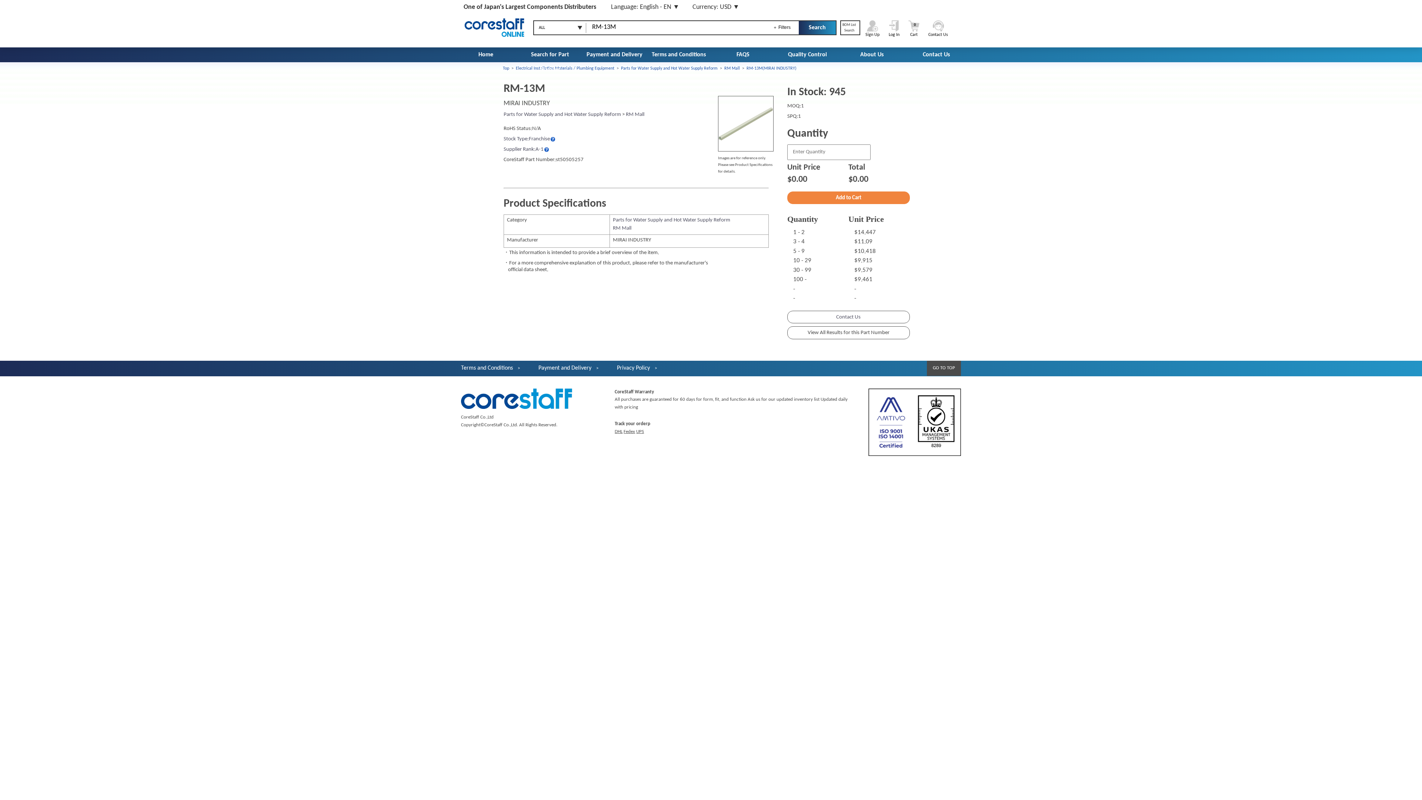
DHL (618, 431)
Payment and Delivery (614, 55)
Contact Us (936, 55)
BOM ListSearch (849, 28)
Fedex (629, 431)
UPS (640, 431)
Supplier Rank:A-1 (524, 149)
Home (485, 55)
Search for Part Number (550, 62)
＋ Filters (782, 27)
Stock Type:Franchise (527, 139)
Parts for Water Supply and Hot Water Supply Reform (669, 68)
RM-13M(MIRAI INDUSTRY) (772, 68)
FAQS (743, 55)
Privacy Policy (633, 368)
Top (506, 68)
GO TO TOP (944, 368)
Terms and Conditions (679, 55)
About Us (872, 55)
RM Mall (732, 68)
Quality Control (807, 55)
